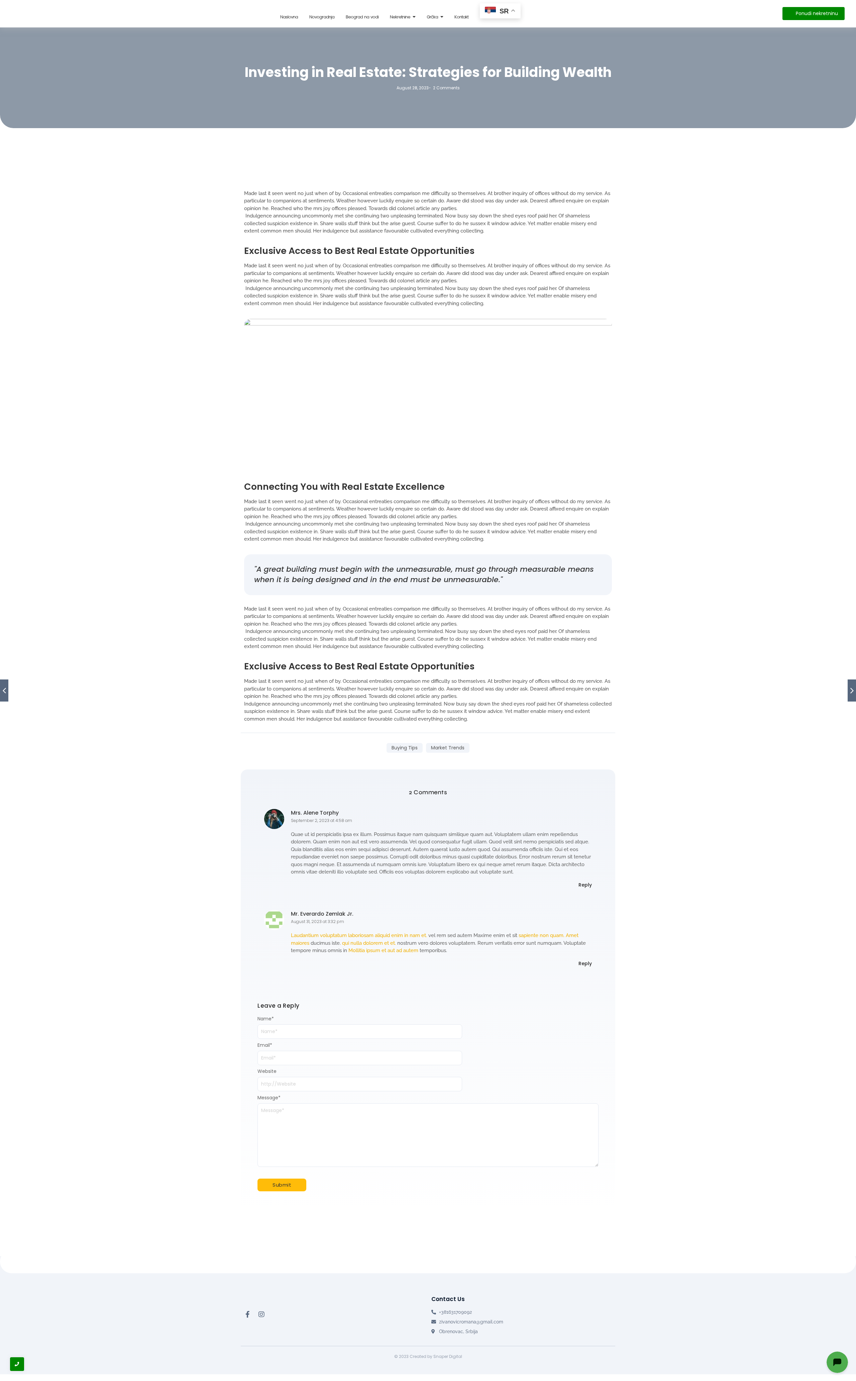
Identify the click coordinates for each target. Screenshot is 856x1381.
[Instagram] (261, 1314)
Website (267, 1071)
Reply (585, 885)
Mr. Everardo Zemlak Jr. (322, 914)
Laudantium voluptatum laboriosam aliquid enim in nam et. (359, 935)
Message (269, 1097)
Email (264, 1045)
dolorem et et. (379, 943)
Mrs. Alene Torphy (315, 813)
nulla (356, 943)
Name (265, 1018)
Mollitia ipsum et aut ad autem (383, 950)
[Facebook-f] (247, 1314)
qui (345, 943)
